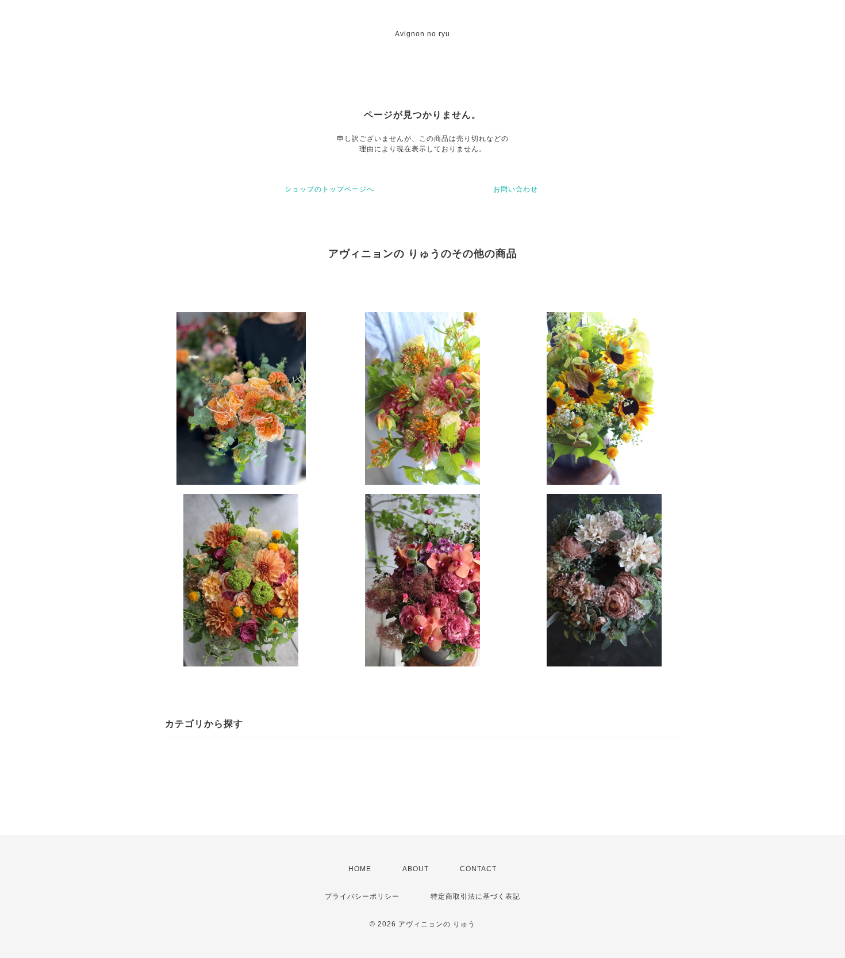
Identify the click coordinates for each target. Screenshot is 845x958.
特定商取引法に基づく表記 (475, 896)
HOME (359, 869)
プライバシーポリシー (362, 896)
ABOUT (415, 869)
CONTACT (478, 869)
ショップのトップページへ (329, 189)
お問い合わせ (515, 189)
